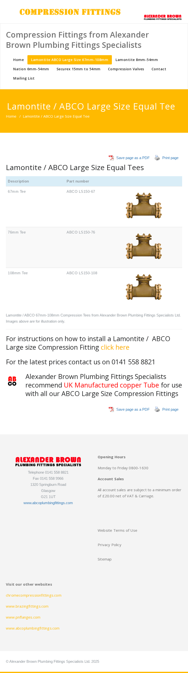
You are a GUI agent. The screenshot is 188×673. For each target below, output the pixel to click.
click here (115, 347)
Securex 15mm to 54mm (79, 69)
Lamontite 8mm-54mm (137, 59)
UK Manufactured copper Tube (111, 384)
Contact (159, 69)
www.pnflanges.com (23, 617)
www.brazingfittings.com (27, 606)
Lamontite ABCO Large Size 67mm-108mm (69, 59)
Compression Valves (126, 69)
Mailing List (24, 78)
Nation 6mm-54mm (31, 69)
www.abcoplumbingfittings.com (48, 503)
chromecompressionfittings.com (33, 595)
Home (18, 59)
